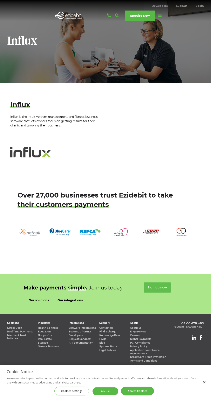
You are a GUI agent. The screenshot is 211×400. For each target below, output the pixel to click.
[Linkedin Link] (194, 337)
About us (135, 327)
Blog (102, 342)
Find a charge (107, 331)
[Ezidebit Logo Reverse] (72, 15)
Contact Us (106, 327)
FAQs (102, 338)
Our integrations (70, 300)
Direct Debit (14, 327)
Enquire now (140, 16)
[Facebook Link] (201, 337)
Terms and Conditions (143, 360)
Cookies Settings (71, 391)
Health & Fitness (48, 327)
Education (44, 331)
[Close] (204, 382)
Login (200, 5)
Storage (43, 342)
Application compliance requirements (144, 352)
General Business (48, 346)
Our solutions (39, 300)
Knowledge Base (109, 335)
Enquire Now (138, 331)
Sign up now (157, 287)
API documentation (81, 342)
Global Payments (140, 338)
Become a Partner (80, 331)
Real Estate (45, 338)
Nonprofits (45, 335)
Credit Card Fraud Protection (148, 356)
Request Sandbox (80, 338)
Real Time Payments (20, 331)
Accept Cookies (137, 391)
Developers (160, 5)
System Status (108, 346)
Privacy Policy (139, 346)
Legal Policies (107, 350)
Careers (134, 335)
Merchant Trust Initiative (16, 337)
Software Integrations (82, 327)
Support (182, 5)
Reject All (105, 391)
